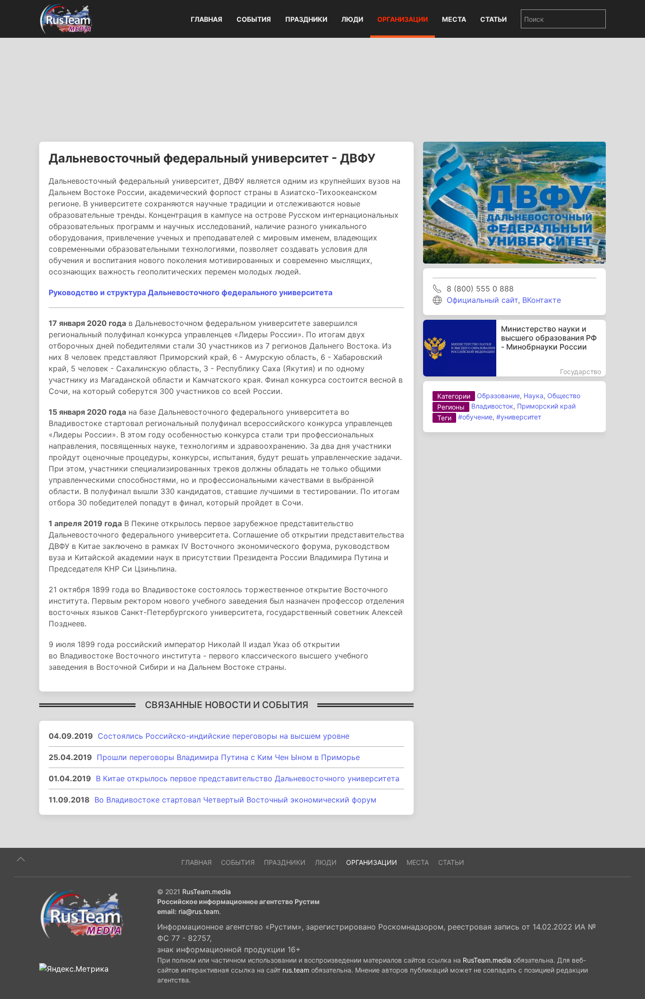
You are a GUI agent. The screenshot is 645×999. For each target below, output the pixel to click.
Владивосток (492, 406)
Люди (352, 19)
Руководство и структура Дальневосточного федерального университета (190, 292)
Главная (206, 19)
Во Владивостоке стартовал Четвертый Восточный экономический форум (235, 799)
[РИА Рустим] (81, 914)
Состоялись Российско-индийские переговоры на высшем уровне (223, 736)
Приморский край (546, 406)
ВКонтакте (541, 300)
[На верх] (20, 859)
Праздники (306, 19)
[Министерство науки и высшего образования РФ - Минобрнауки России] (514, 348)
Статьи (493, 19)
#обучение (475, 417)
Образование (498, 396)
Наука (533, 396)
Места (454, 19)
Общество (563, 396)
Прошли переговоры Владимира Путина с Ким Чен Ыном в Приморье (228, 757)
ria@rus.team (198, 911)
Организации (402, 19)
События (254, 19)
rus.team (295, 970)
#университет (518, 417)
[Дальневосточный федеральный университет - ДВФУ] (514, 201)
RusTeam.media (206, 892)
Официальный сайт (482, 300)
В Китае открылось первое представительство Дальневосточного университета (247, 778)
